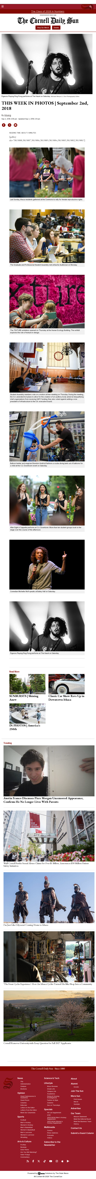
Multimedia (49, 1127)
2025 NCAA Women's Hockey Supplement (55, 1122)
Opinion (21, 1093)
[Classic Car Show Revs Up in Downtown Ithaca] (66, 684)
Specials (48, 1109)
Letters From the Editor (28, 1110)
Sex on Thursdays (53, 1105)
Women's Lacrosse (27, 1135)
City (21, 1081)
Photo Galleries (52, 1133)
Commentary (25, 1157)
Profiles (23, 1145)
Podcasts (50, 1135)
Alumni (74, 1084)
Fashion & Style (52, 1100)
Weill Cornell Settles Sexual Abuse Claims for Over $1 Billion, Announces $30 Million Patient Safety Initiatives (46, 864)
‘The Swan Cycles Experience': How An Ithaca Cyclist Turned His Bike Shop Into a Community (48, 984)
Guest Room (24, 1100)
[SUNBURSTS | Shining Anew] (27, 684)
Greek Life (51, 1089)
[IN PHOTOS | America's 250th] (27, 713)
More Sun (75, 1096)
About (74, 1079)
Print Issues (78, 1099)
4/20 (49, 1115)
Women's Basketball (27, 1130)
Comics (49, 1130)
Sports (20, 1117)
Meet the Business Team (82, 1121)
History (76, 1124)
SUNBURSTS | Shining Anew (23, 697)
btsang (7, 115)
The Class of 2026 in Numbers (47, 11)
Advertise (76, 1108)
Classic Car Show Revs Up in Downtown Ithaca (66, 697)
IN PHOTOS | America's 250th (24, 727)
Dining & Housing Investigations (53, 1097)
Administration (25, 1084)
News (20, 1078)
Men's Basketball (26, 1127)
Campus (23, 1086)
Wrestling (23, 1137)
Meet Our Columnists (27, 1113)
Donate (56, 28)
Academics (51, 1094)
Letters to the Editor (27, 1107)
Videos (49, 1138)
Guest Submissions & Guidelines (28, 1097)
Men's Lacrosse (26, 1132)
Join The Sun (77, 1091)
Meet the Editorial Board (82, 1119)
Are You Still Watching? (28, 1152)
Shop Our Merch (43, 28)
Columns (23, 1103)
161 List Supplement (54, 1113)
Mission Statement (80, 1116)
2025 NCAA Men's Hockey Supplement (56, 1118)
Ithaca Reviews (52, 1086)
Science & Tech (51, 1078)
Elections (23, 1089)
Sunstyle (77, 1104)
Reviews (23, 1147)
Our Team (75, 1113)
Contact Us (76, 1128)
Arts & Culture (24, 1141)
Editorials (23, 1105)
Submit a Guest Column (82, 1133)
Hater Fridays (25, 1154)
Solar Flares (24, 1149)
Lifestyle (48, 1083)
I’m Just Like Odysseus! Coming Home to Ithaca (26, 924)
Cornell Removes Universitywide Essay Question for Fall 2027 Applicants (37, 1043)
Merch (76, 1102)
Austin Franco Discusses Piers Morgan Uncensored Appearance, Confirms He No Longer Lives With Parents (43, 800)
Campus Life (51, 1091)
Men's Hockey (25, 1122)
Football (23, 1120)
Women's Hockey (26, 1125)
